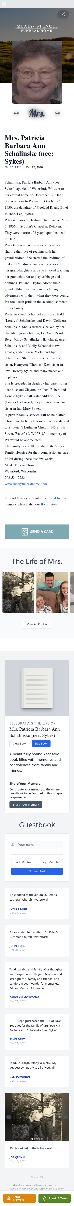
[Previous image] (8, 1117)
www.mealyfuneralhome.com (26, 483)
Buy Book (41, 743)
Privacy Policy (26, 1188)
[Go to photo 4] (39, 1139)
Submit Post (37, 871)
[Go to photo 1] (32, 1139)
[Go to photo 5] (42, 1139)
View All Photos (37, 624)
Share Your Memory (26, 804)
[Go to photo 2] (35, 1139)
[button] (37, 1117)
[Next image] (65, 1117)
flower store (49, 504)
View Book (19, 743)
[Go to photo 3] (37, 1139)
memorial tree (52, 497)
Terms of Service (48, 1188)
